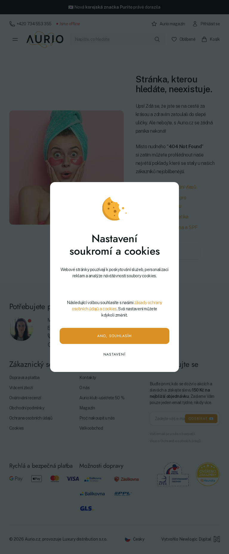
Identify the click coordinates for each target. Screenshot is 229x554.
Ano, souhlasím (114, 336)
